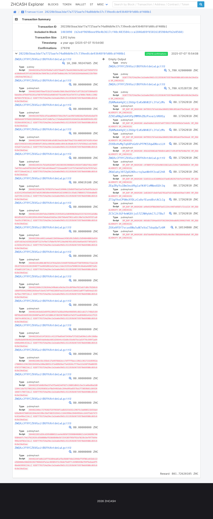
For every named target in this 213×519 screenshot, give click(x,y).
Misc (100, 4)
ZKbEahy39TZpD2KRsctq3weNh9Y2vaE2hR (136, 171)
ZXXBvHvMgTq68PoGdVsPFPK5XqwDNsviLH (136, 144)
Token (66, 4)
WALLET (80, 4)
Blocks (53, 4)
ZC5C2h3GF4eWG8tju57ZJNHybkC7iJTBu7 (136, 213)
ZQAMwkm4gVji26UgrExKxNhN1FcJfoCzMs (136, 102)
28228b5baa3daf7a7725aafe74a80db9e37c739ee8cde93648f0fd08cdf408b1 (72, 53)
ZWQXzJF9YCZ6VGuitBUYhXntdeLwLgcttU (43, 59)
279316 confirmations (156, 54)
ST (91, 4)
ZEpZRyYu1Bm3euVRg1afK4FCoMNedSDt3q (136, 185)
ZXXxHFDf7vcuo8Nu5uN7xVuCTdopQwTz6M (136, 227)
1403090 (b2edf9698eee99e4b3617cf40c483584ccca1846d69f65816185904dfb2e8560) (122, 32)
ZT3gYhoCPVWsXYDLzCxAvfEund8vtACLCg (136, 199)
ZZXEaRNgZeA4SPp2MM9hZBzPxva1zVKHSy (136, 116)
